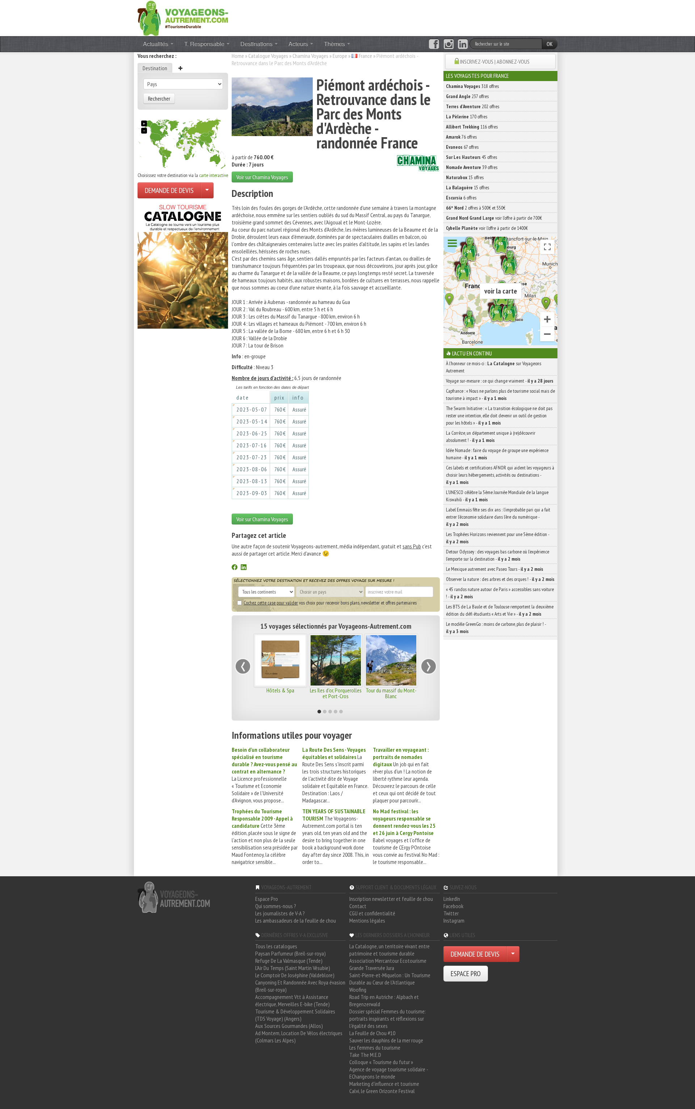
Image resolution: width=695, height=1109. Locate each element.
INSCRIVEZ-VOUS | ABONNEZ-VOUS (495, 61)
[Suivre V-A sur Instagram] (448, 44)
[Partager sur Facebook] (234, 568)
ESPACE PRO (466, 973)
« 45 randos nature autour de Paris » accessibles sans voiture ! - (500, 593)
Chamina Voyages (310, 55)
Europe (340, 55)
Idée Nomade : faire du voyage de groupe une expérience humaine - (497, 454)
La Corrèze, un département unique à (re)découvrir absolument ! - (490, 436)
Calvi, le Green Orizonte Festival (382, 1091)
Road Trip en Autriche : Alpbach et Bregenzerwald (384, 1000)
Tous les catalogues (276, 946)
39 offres (471, 167)
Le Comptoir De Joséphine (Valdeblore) (294, 975)
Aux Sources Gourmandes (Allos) (289, 1025)
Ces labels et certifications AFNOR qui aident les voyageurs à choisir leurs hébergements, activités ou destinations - (500, 474)
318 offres (472, 86)
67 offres (462, 147)
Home (238, 55)
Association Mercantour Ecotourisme (387, 960)
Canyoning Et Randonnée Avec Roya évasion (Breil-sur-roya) (300, 986)
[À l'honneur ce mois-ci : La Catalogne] (183, 264)
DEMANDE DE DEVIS (169, 190)
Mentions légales (367, 920)
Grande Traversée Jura (371, 967)
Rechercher (159, 98)
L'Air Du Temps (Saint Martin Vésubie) (292, 967)
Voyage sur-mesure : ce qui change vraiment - (499, 381)
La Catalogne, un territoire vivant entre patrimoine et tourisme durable (389, 950)
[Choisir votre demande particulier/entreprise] (207, 190)
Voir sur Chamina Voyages (262, 177)
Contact (357, 906)
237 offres (467, 96)
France (365, 55)
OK (550, 43)
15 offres (465, 177)
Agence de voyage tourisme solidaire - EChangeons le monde (388, 1073)
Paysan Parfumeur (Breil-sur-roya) (290, 953)
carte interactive (213, 175)
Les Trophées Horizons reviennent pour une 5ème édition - (497, 538)
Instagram (453, 920)
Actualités (156, 43)
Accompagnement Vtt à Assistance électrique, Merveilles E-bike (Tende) (292, 1000)
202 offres (472, 106)
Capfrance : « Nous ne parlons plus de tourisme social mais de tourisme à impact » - (500, 394)
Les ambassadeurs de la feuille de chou (295, 920)
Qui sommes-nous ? (275, 906)
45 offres (471, 157)
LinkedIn (451, 898)
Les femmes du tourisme (374, 1047)
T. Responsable (205, 43)
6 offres (461, 197)
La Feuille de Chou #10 (372, 1033)
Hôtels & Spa (280, 690)
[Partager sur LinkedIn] (244, 568)
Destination (155, 68)
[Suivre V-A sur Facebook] (433, 44)
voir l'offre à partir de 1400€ (487, 228)
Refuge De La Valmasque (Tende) (289, 960)
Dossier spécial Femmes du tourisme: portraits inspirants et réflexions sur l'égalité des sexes (387, 1018)
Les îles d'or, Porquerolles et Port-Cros (336, 693)
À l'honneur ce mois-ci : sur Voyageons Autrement (493, 367)
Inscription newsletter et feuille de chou (391, 898)
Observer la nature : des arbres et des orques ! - (500, 579)
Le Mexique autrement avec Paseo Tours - (494, 569)
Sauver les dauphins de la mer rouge (386, 1040)
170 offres (466, 116)
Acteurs (298, 43)
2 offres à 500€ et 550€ (475, 207)
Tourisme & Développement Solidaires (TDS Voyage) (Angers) (295, 1015)
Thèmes (335, 43)
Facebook (453, 906)
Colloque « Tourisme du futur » (381, 1062)
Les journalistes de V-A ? (280, 913)
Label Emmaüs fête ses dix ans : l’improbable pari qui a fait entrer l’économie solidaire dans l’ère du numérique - (498, 516)
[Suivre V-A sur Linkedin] (462, 44)
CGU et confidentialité (372, 913)
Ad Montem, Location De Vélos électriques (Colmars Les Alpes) (298, 1036)
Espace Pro (266, 898)
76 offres (461, 137)
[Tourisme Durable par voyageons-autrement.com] (183, 17)
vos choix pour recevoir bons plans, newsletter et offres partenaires (330, 602)
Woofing (357, 989)
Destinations (257, 43)
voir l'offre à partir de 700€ (494, 218)
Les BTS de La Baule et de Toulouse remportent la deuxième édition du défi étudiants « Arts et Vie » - (499, 610)
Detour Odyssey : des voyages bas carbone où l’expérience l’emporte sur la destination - (497, 555)
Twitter (451, 913)
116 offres (472, 126)
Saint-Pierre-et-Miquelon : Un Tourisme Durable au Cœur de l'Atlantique (389, 978)
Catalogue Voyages (268, 55)
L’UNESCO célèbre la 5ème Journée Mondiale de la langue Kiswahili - (497, 496)
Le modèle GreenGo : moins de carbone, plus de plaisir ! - (496, 627)
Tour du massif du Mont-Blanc (391, 693)
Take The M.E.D (365, 1054)
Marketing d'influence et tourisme (384, 1083)
